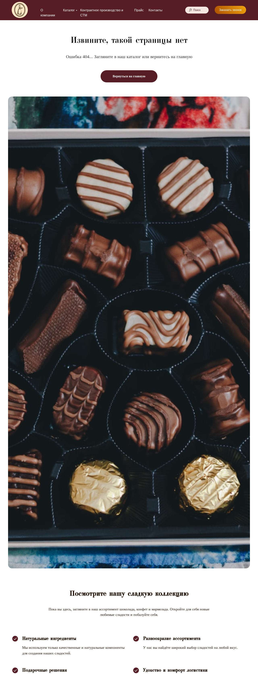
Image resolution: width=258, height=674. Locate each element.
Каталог (69, 10)
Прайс (139, 10)
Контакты (155, 10)
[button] (230, 10)
